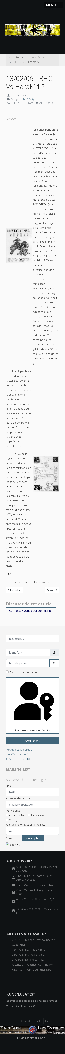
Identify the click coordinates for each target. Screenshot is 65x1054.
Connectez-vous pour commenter (31, 611)
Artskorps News (18, 815)
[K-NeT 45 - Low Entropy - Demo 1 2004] (32, 1029)
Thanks (38, 1021)
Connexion (32, 740)
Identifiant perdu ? (17, 754)
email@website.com (18, 798)
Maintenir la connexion (23, 672)
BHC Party (28, 99)
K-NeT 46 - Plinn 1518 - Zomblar (35, 885)
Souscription (13, 838)
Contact (25, 1021)
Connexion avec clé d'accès (32, 730)
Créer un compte (16, 759)
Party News (37, 815)
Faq (47, 1021)
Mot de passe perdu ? (19, 749)
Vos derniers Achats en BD (20, 1006)
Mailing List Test (17, 820)
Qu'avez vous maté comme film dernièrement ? (32, 1000)
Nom (9, 785)
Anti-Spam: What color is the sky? (25, 824)
